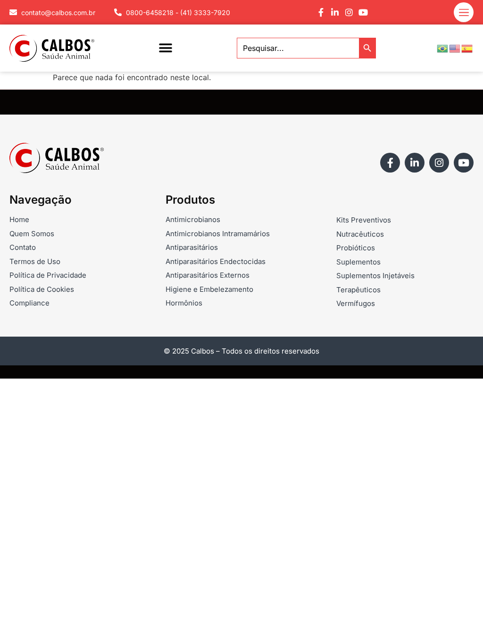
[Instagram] (349, 12)
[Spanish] (467, 47)
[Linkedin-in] (335, 12)
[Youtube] (363, 12)
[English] (455, 47)
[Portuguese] (443, 47)
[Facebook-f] (320, 12)
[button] (165, 48)
